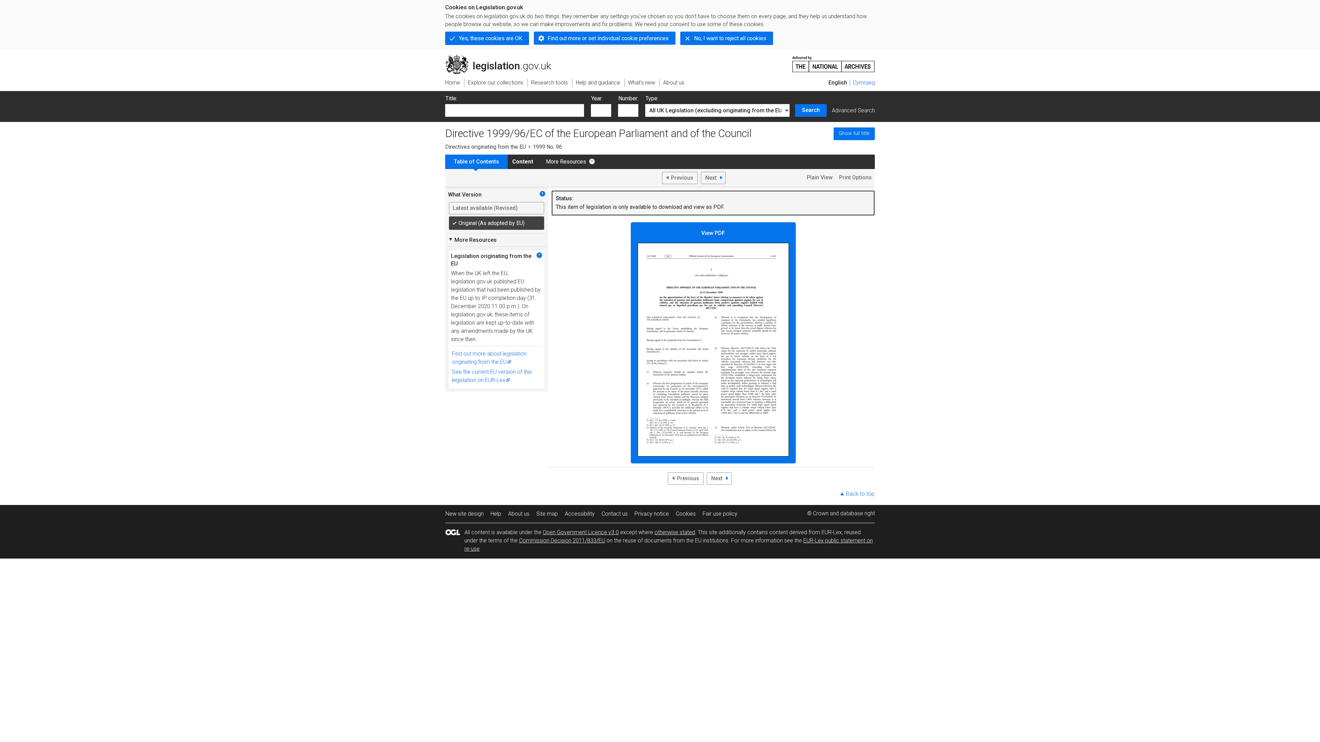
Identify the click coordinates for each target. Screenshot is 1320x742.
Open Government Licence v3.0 (581, 532)
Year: (597, 98)
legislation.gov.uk (502, 57)
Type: (652, 98)
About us (518, 513)
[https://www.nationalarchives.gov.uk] (833, 61)
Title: (451, 98)
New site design (465, 513)
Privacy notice (652, 513)
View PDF (713, 233)
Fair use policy (720, 513)
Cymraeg (864, 82)
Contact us (615, 513)
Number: (628, 98)
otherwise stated (674, 532)
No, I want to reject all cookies (730, 38)
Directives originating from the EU (485, 147)
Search (811, 110)
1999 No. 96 (547, 147)
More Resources (566, 161)
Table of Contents (476, 161)
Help (496, 513)
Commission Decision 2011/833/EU (562, 540)
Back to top (860, 494)
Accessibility (580, 513)
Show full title (854, 133)
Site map (547, 513)
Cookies (686, 513)
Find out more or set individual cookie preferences (608, 38)
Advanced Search (853, 110)
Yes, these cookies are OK (490, 38)
